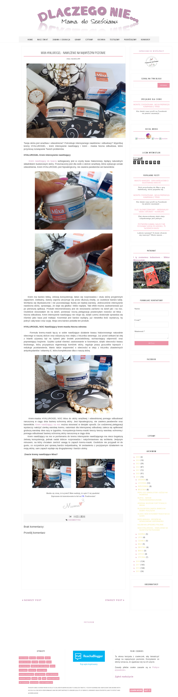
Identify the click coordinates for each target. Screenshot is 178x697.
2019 (138, 477)
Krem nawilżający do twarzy (41, 161)
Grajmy (47, 658)
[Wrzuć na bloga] (77, 516)
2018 (138, 561)
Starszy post (113, 600)
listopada (142, 483)
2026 (138, 457)
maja (140, 544)
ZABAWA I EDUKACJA (61, 39)
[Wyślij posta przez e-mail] (70, 516)
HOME (30, 39)
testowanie (23, 670)
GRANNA (34, 678)
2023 (138, 463)
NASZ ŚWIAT (42, 39)
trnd (44, 678)
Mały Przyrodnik (52, 674)
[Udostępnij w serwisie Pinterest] (84, 516)
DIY (40, 678)
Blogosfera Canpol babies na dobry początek (151, 510)
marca (141, 551)
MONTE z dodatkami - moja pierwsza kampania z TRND (151, 106)
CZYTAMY (89, 39)
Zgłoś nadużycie (124, 676)
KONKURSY (145, 39)
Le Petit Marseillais (46, 682)
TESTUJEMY (115, 39)
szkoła (52, 666)
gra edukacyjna (24, 666)
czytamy (35, 662)
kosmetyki (75, 520)
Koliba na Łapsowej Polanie (150, 525)
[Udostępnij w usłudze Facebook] (82, 516)
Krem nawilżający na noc (47, 424)
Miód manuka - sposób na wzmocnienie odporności (151, 520)
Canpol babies (41, 670)
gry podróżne (24, 682)
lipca (140, 537)
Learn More (136, 690)
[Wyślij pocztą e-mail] (75, 516)
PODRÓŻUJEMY (130, 39)
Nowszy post (33, 600)
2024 (138, 460)
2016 (138, 568)
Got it (147, 690)
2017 (138, 565)
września (142, 489)
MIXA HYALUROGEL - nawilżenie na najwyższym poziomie (153, 529)
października (143, 486)
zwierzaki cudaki (24, 678)
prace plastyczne (53, 678)
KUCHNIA (101, 39)
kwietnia (142, 547)
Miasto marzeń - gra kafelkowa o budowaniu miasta (151, 182)
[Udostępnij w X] (79, 516)
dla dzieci (40, 658)
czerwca (142, 541)
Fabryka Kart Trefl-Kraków (40, 666)
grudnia (142, 479)
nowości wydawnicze (26, 674)
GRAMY (78, 39)
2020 (138, 473)
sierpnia (142, 534)
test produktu (40, 674)
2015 (138, 571)
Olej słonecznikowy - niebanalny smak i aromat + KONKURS (151, 211)
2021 (138, 470)
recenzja (32, 658)
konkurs (42, 662)
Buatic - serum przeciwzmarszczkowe (150, 499)
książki (49, 662)
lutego (141, 554)
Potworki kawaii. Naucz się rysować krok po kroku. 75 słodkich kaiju (151, 226)
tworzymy (32, 670)
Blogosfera (34, 682)
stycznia (142, 557)
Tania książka (23, 658)
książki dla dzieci (24, 662)
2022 (138, 467)
